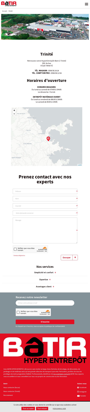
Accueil (4, 11)
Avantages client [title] (44, 286)
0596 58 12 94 (56, 73)
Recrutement (8, 395)
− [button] (14, 113)
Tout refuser (42, 409)
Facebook (82, 387)
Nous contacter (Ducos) (12, 387)
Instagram (82, 392)
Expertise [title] (43, 279)
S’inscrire (45, 322)
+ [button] (14, 110)
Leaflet (80, 165)
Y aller (65, 157)
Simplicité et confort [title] (43, 272)
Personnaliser (59, 409)
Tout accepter (28, 409)
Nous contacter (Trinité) (12, 391)
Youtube (83, 396)
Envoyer (67, 257)
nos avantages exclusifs (61, 374)
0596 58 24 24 (53, 70)
